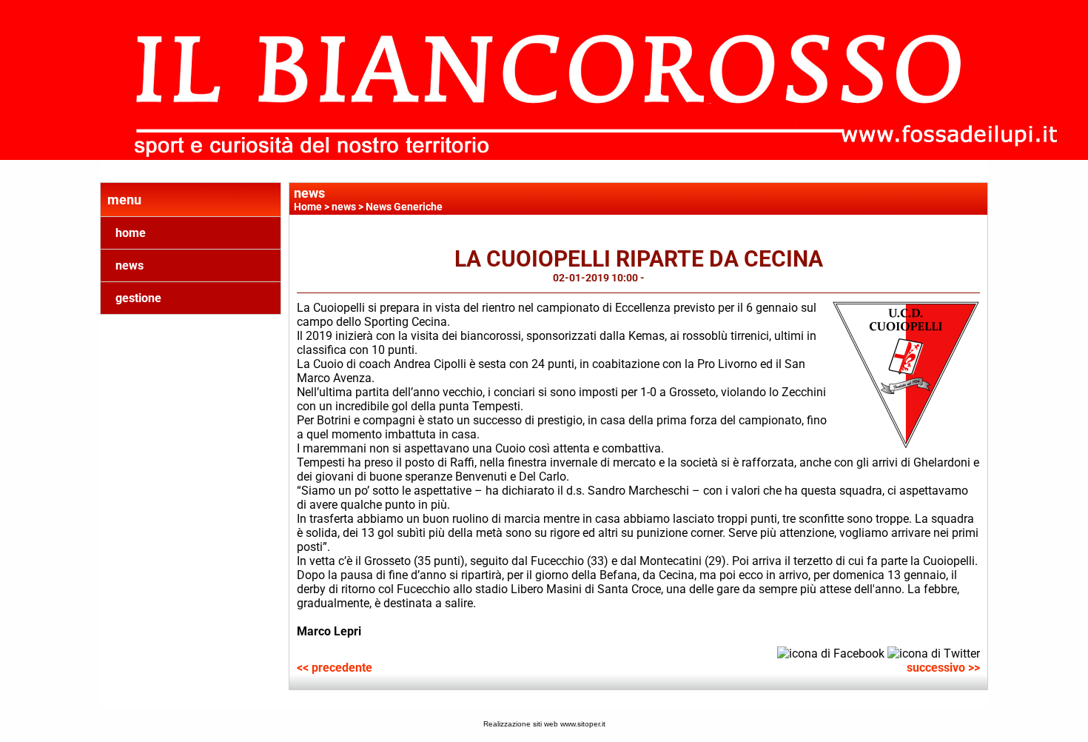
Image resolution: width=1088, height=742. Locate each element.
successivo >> (943, 668)
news (129, 265)
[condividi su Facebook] (830, 653)
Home (308, 207)
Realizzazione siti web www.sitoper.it (544, 724)
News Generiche (404, 207)
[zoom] (906, 445)
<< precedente (334, 668)
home (130, 233)
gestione (138, 298)
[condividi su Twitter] (933, 653)
